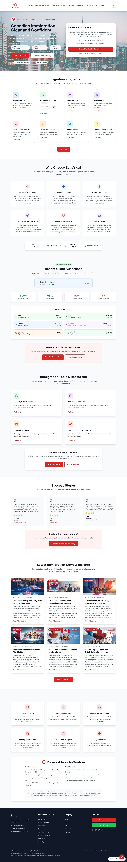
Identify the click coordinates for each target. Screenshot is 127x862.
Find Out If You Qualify (42, 56)
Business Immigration (44, 835)
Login (114, 850)
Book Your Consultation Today (63, 544)
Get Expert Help (104, 820)
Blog (102, 5)
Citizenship (41, 842)
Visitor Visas (41, 838)
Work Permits (41, 825)
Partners (67, 832)
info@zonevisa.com (19, 828)
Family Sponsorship (43, 832)
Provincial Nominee (43, 822)
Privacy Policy (99, 850)
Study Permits (42, 829)
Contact (67, 822)
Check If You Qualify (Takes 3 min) (91, 49)
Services (30, 5)
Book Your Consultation (53, 357)
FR (114, 5)
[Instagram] (102, 830)
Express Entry (42, 819)
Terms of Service (88, 850)
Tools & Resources (92, 5)
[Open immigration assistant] (121, 856)
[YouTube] (96, 830)
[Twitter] (99, 830)
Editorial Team (69, 829)
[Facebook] (93, 830)
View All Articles (62, 680)
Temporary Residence (58, 5)
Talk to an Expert (20, 55)
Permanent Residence (42, 5)
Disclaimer (108, 850)
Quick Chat (105, 825)
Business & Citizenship (76, 5)
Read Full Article (18, 621)
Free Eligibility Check (75, 357)
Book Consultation (54, 464)
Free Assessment (73, 464)
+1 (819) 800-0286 (18, 826)
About (66, 819)
